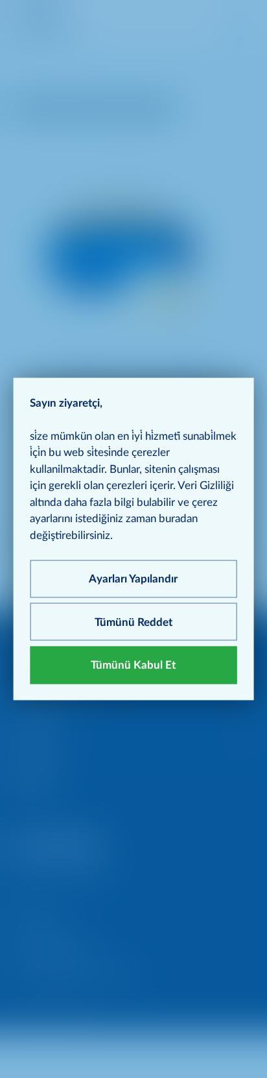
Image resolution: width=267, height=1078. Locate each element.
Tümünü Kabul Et (133, 665)
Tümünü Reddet (133, 621)
